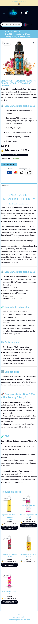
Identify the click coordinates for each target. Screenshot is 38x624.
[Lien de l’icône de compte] (21, 13)
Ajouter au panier (9, 164)
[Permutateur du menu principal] (4, 13)
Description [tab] (5, 186)
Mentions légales (19, 617)
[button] (33, 43)
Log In (19, 614)
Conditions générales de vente (19, 620)
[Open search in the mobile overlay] (11, 24)
